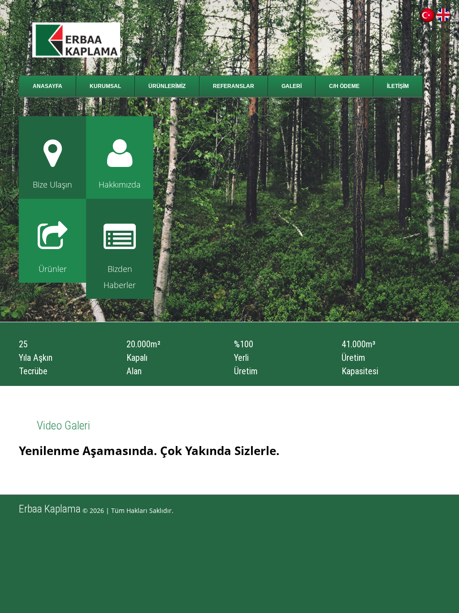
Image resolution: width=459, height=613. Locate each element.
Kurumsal (105, 86)
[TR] (427, 12)
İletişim (398, 86)
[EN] (443, 12)
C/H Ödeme (344, 86)
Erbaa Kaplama (50, 509)
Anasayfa (47, 86)
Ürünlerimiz (167, 86)
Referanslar (233, 86)
